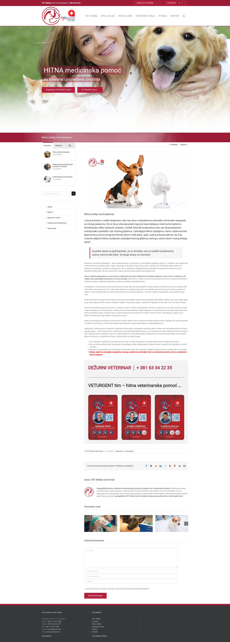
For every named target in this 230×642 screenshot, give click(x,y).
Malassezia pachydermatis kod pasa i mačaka (63, 165)
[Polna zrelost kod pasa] (47, 152)
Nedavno (58, 146)
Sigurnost (119, 451)
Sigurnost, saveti (54, 218)
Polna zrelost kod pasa (61, 152)
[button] (184, 16)
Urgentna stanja (98, 627)
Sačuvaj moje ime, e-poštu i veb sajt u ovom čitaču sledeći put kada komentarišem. (118, 589)
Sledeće (183, 145)
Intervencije (52, 228)
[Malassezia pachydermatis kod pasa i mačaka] (47, 165)
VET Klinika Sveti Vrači (95, 451)
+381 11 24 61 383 (54, 621)
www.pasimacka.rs (53, 632)
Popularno (47, 146)
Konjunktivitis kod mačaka (62, 177)
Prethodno (174, 145)
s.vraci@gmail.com (54, 629)
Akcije (50, 207)
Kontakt (95, 632)
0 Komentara (129, 451)
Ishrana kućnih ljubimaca (57, 223)
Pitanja (94, 629)
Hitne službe (96, 624)
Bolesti (50, 212)
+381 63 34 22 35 (54, 624)
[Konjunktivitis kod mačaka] (47, 177)
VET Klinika (96, 619)
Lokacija (95, 621)
